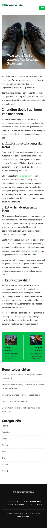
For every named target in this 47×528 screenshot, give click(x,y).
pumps (31, 251)
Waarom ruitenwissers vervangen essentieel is (21, 395)
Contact (15, 502)
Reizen (5, 445)
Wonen (5, 465)
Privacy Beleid (17, 504)
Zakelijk (5, 471)
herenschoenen (23, 176)
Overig (4, 439)
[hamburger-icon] (42, 8)
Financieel (6, 432)
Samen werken (33, 502)
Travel (4, 458)
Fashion (5, 426)
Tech (4, 452)
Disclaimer (36, 504)
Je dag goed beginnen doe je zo (15, 401)
